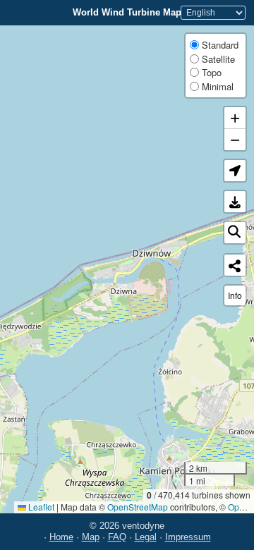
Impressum (188, 537)
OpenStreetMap (137, 507)
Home (61, 537)
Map (90, 537)
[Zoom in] (235, 118)
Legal (146, 537)
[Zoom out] (235, 139)
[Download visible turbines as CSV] (235, 201)
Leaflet (40, 507)
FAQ (117, 537)
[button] (235, 170)
